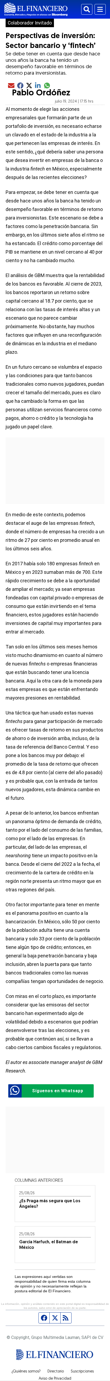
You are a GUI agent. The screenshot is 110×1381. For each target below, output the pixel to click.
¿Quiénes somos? (26, 1372)
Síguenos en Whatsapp (57, 1090)
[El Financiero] (36, 9)
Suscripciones (82, 1372)
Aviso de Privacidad (55, 1379)
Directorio (56, 1372)
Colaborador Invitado (30, 23)
